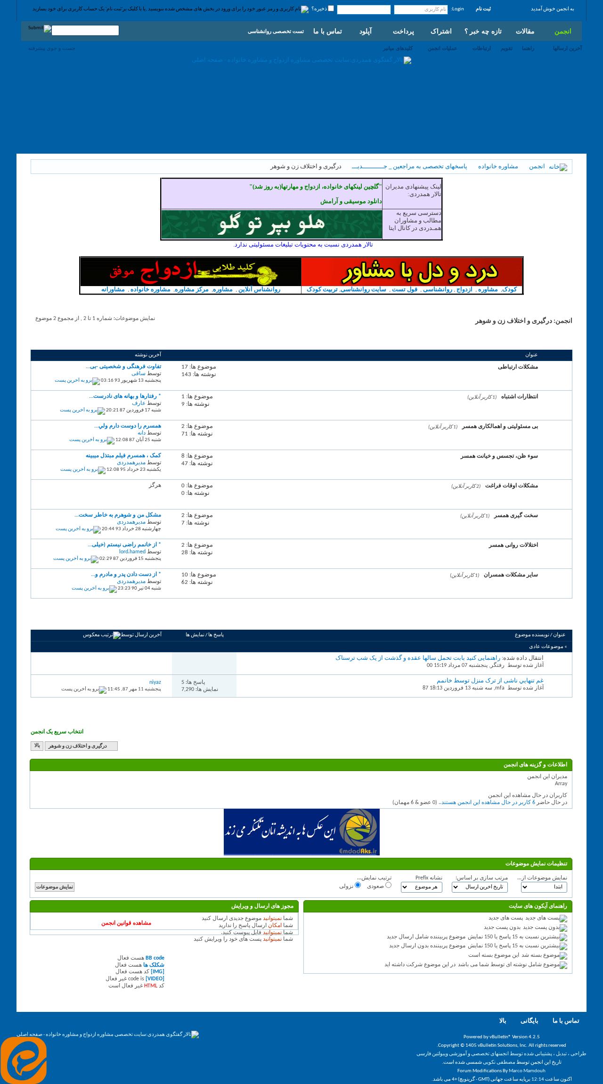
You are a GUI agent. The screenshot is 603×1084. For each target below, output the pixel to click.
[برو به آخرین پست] (83, 689)
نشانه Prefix (429, 878)
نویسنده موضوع (532, 635)
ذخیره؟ (319, 9)
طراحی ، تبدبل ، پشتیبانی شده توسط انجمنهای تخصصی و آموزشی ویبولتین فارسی (501, 1054)
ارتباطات (482, 48)
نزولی (347, 886)
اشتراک (441, 31)
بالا (37, 746)
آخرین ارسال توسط (141, 635)
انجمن (562, 31)
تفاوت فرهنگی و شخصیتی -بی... (123, 367)
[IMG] (157, 972)
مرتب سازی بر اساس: (482, 878)
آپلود (365, 31)
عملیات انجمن (442, 48)
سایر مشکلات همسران (511, 574)
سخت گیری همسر (516, 515)
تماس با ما (327, 31)
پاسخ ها (216, 635)
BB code (155, 958)
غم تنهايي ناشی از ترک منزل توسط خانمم (490, 681)
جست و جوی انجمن (59, 619)
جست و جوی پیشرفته (51, 48)
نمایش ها (195, 635)
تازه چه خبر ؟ (483, 31)
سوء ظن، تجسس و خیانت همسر (499, 455)
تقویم (507, 48)
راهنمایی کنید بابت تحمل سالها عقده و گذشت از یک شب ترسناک (417, 658)
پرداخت (403, 31)
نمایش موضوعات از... (542, 878)
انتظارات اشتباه (519, 396)
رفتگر (497, 665)
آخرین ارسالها (567, 48)
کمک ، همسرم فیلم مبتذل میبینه (123, 456)
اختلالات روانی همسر (513, 545)
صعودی (376, 886)
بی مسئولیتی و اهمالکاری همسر (500, 426)
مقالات (525, 31)
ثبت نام (483, 9)
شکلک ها (153, 965)
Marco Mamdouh (527, 1071)
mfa (500, 688)
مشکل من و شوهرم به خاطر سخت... (117, 515)
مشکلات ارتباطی (518, 366)
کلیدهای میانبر (398, 48)
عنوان (559, 635)
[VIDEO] (155, 979)
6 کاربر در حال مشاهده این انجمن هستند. (487, 802)
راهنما (528, 48)
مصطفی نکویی (499, 1062)
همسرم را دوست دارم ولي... (127, 426)
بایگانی (529, 1021)
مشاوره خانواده (498, 167)
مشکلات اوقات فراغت (511, 485)
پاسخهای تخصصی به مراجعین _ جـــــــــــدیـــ (409, 167)
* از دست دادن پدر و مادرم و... (126, 574)
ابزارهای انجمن (106, 619)
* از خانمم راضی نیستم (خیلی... (124, 545)
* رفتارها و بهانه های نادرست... (125, 396)
